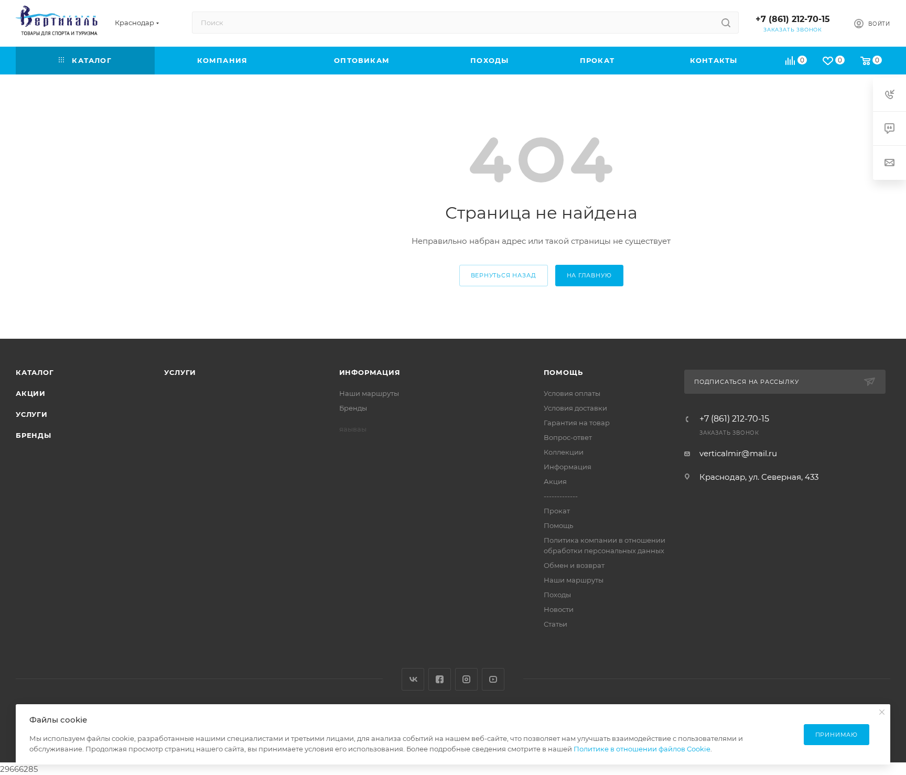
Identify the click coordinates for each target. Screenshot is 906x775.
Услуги (32, 414)
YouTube (493, 679)
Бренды (33, 435)
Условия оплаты (572, 393)
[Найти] (726, 23)
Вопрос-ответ (568, 437)
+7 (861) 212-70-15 (793, 19)
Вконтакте (413, 679)
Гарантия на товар (577, 422)
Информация (370, 372)
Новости (559, 609)
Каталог (35, 372)
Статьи (555, 624)
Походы (557, 594)
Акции (31, 393)
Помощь (563, 372)
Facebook (439, 679)
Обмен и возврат (574, 565)
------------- (561, 496)
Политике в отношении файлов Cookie (642, 749)
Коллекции (564, 452)
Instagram (466, 679)
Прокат (557, 511)
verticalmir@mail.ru (738, 453)
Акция (555, 481)
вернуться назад (503, 275)
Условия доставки (575, 408)
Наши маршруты (369, 393)
